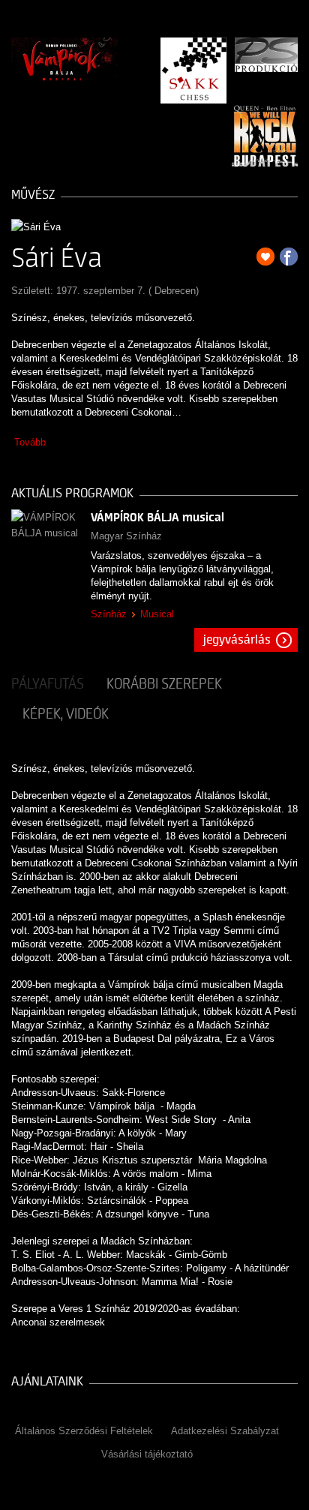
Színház (109, 614)
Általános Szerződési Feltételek (84, 1430)
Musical (157, 614)
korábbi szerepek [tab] (164, 684)
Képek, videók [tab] (65, 714)
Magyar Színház (126, 536)
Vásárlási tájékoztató (147, 1454)
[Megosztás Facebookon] (289, 257)
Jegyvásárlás (237, 640)
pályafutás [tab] (47, 684)
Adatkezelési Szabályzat (225, 1430)
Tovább (30, 442)
